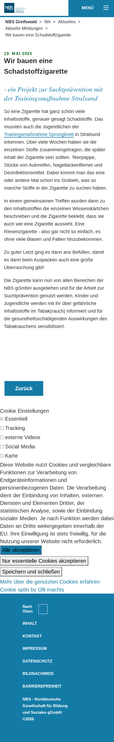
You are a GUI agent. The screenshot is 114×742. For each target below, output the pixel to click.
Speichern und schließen (31, 572)
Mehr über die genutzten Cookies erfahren (50, 582)
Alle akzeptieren (21, 550)
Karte (11, 456)
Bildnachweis (38, 673)
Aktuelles (67, 22)
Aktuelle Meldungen (24, 28)
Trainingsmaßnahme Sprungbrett (39, 134)
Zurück (24, 388)
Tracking (15, 428)
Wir (47, 22)
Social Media (20, 446)
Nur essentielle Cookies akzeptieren (44, 561)
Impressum (35, 648)
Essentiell (16, 419)
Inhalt (30, 623)
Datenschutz (37, 661)
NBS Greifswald (21, 22)
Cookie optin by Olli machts (32, 590)
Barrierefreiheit (42, 686)
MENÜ (88, 8)
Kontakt (32, 636)
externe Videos (22, 437)
